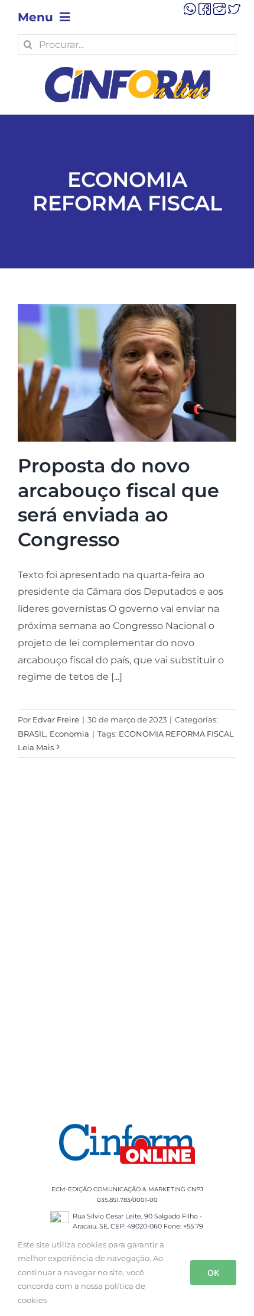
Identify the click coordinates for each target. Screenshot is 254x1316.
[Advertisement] (127, 955)
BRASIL (32, 733)
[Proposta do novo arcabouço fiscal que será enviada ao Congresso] (127, 373)
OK (213, 1272)
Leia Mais (36, 747)
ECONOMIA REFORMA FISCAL (176, 733)
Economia (69, 733)
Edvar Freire (55, 719)
